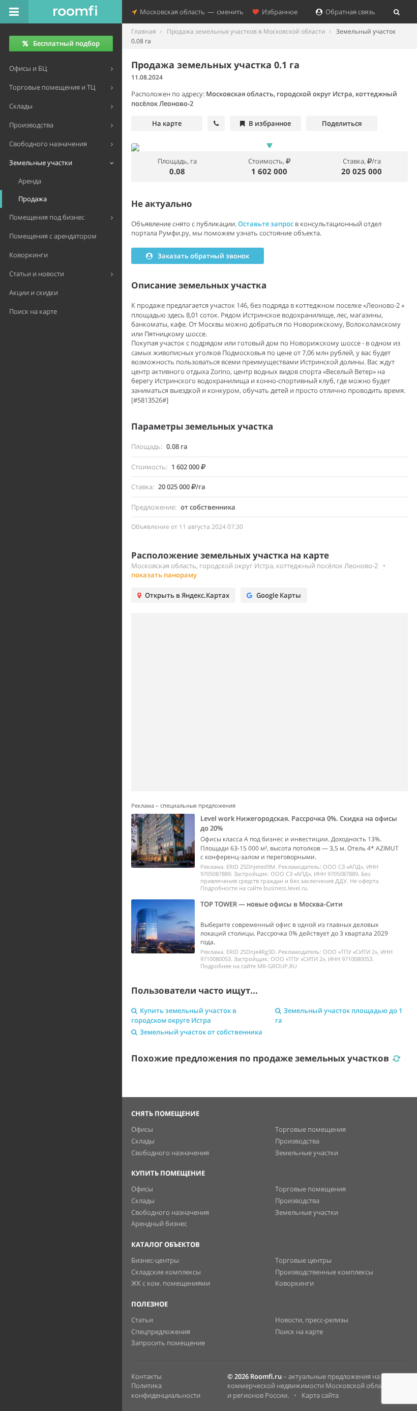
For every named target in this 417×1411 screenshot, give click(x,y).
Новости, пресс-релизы (311, 1319)
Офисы (142, 1129)
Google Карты (278, 595)
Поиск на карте (299, 1331)
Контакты (146, 1376)
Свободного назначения (170, 1152)
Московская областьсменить (190, 11)
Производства (297, 1141)
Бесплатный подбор (66, 43)
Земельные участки (306, 1152)
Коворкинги (294, 1283)
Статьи (142, 1319)
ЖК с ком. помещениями (170, 1283)
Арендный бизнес (159, 1223)
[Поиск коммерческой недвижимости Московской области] (75, 11)
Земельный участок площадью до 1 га (338, 1015)
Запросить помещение (168, 1342)
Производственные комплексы (324, 1271)
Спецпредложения (160, 1331)
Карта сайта (320, 1395)
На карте (167, 123)
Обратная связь (348, 11)
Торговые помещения (310, 1129)
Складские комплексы (166, 1271)
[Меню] (14, 11)
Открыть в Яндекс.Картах (187, 595)
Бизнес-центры (155, 1260)
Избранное (278, 11)
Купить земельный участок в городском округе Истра (183, 1015)
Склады (143, 1141)
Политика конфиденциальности (165, 1390)
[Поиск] (396, 11)
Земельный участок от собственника (201, 1031)
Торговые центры (303, 1260)
